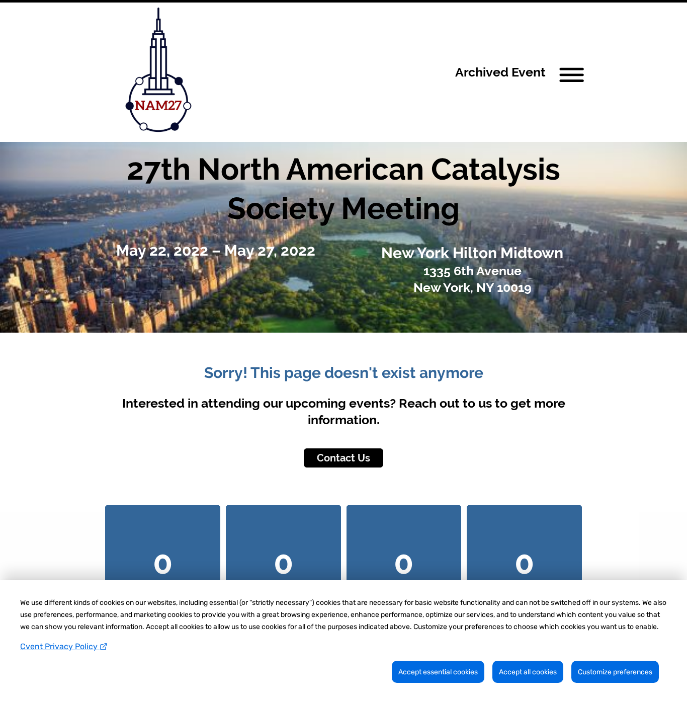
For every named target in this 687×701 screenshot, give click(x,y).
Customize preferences (615, 672)
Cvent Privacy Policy (60, 646)
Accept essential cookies (438, 672)
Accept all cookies (528, 672)
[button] (523, 72)
